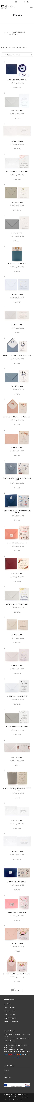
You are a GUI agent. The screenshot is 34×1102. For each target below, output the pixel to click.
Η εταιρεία (6, 1070)
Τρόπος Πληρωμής (9, 1014)
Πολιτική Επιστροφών (10, 1011)
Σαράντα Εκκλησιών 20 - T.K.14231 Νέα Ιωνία (17, 1038)
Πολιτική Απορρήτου (9, 1007)
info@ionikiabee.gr (10, 1041)
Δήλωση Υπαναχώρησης (11, 1021)
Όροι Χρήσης (7, 1004)
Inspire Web (14, 1096)
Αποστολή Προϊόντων (10, 1018)
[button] (4, 62)
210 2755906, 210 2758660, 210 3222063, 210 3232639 (17, 1035)
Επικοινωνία (7, 1077)
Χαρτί (5, 1074)
